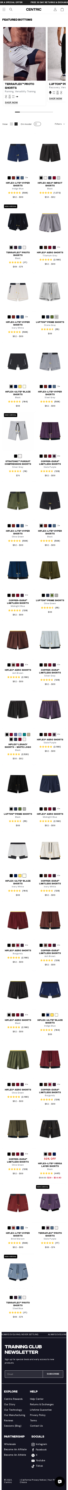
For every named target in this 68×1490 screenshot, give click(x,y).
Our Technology (13, 1410)
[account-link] (55, 9)
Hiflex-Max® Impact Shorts (50, 184)
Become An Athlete (15, 1455)
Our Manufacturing (14, 1415)
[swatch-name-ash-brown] (45, 247)
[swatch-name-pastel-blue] (20, 734)
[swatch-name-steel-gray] (58, 177)
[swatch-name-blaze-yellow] (20, 386)
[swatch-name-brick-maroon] (13, 177)
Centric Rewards (13, 1399)
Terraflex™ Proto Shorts (18, 253)
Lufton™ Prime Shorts (50, 322)
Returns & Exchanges (42, 1404)
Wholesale (10, 1444)
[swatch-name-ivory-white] (24, 386)
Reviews (8, 1421)
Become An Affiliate (15, 1449)
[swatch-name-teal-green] (24, 734)
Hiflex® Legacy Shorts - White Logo (18, 745)
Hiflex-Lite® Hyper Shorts (18, 184)
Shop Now (11, 103)
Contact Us (36, 1426)
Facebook (41, 1450)
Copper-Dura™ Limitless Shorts (50, 462)
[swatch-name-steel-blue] (22, 177)
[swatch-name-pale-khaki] (28, 734)
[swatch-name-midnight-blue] (49, 177)
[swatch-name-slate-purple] (15, 247)
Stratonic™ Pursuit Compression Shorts (18, 462)
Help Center (37, 1399)
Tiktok (39, 1466)
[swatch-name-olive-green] (52, 316)
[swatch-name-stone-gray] (56, 317)
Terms (33, 1421)
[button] (3, 9)
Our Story (9, 1404)
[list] (34, 66)
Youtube (40, 1461)
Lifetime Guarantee (41, 1410)
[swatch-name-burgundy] (54, 177)
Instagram (41, 1444)
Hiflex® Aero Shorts (50, 252)
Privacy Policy (38, 1415)
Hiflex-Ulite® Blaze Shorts (18, 392)
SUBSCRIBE (53, 1374)
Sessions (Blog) (13, 1426)
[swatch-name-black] (9, 177)
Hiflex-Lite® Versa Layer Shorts (50, 1164)
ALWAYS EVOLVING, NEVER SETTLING (29, 1335)
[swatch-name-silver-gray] (45, 177)
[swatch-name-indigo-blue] (18, 178)
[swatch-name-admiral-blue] (15, 734)
